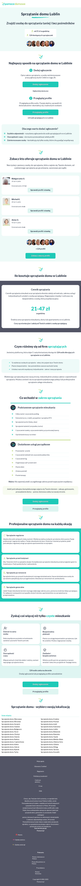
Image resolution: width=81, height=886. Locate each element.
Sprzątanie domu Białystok (50, 732)
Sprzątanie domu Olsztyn (11, 734)
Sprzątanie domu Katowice (50, 727)
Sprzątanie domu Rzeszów (50, 734)
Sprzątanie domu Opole (49, 737)
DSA (40, 791)
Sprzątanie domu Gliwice (50, 744)
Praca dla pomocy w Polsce (38, 863)
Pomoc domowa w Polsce (38, 858)
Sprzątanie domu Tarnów (50, 749)
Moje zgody (40, 761)
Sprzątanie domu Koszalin (50, 752)
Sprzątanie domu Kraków (50, 719)
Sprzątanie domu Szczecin (11, 724)
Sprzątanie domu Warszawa (12, 719)
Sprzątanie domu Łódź (49, 724)
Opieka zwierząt (20, 845)
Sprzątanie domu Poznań (50, 721)
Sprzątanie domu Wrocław (11, 721)
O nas (40, 786)
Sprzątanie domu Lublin (49, 729)
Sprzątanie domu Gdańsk (11, 727)
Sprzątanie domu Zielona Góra (52, 742)
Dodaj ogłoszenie (40, 84)
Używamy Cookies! (40, 766)
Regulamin (40, 771)
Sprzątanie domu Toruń (10, 732)
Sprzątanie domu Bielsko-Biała (52, 739)
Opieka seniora (20, 840)
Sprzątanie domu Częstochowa (13, 742)
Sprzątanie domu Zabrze (10, 747)
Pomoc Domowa (38, 872)
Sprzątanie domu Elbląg (49, 747)
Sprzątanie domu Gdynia (10, 737)
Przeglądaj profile (40, 112)
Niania (20, 835)
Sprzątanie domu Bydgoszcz (12, 729)
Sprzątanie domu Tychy (10, 752)
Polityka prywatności (40, 776)
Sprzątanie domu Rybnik (10, 749)
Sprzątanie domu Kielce (10, 744)
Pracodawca (40, 868)
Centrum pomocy (38, 781)
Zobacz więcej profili (40, 256)
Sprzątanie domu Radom (10, 739)
